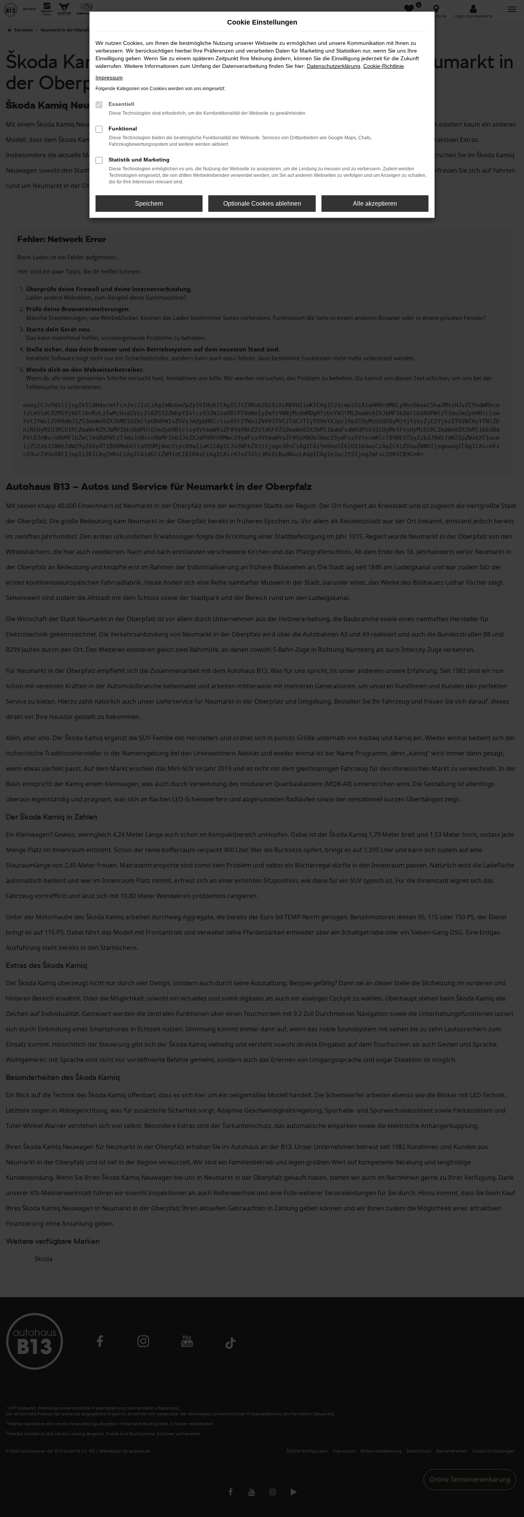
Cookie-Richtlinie (383, 66)
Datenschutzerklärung (333, 66)
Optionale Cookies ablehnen (262, 203)
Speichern (149, 203)
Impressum (109, 77)
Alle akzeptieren (375, 203)
